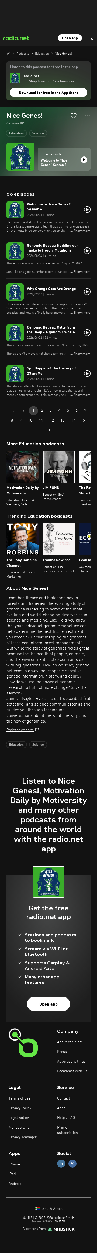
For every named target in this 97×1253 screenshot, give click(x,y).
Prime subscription (67, 1130)
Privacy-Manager (23, 1137)
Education (16, 133)
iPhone (14, 1164)
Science (38, 133)
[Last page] (48, 430)
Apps (61, 1108)
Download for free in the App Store (48, 93)
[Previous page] (23, 411)
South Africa (52, 1209)
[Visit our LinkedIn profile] (61, 1163)
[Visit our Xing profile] (72, 1163)
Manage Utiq (19, 1127)
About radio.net (70, 1042)
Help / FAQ (66, 1118)
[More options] (87, 116)
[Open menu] (90, 38)
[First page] (13, 411)
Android (15, 1184)
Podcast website (20, 730)
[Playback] (84, 159)
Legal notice (19, 1118)
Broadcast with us (72, 1071)
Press (62, 1052)
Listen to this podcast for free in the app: (44, 67)
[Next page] (84, 420)
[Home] (8, 53)
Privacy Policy (20, 1108)
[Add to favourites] (73, 115)
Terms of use (19, 1098)
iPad (12, 1174)
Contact (63, 1098)
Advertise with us (71, 1061)
